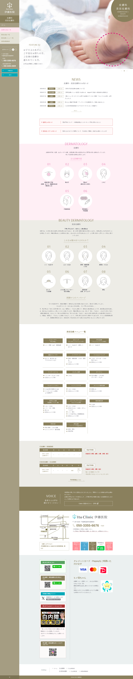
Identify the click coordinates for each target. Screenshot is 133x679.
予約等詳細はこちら (75, 479)
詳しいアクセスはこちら (92, 544)
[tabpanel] (76, 34)
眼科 (10, 75)
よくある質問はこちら (84, 546)
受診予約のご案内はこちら (76, 544)
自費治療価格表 (5, 41)
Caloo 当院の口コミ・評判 (87, 503)
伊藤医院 (10, 71)
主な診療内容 (71, 668)
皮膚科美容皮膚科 (9, 19)
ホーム (3, 25)
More (75, 110)
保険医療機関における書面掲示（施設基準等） (109, 546)
